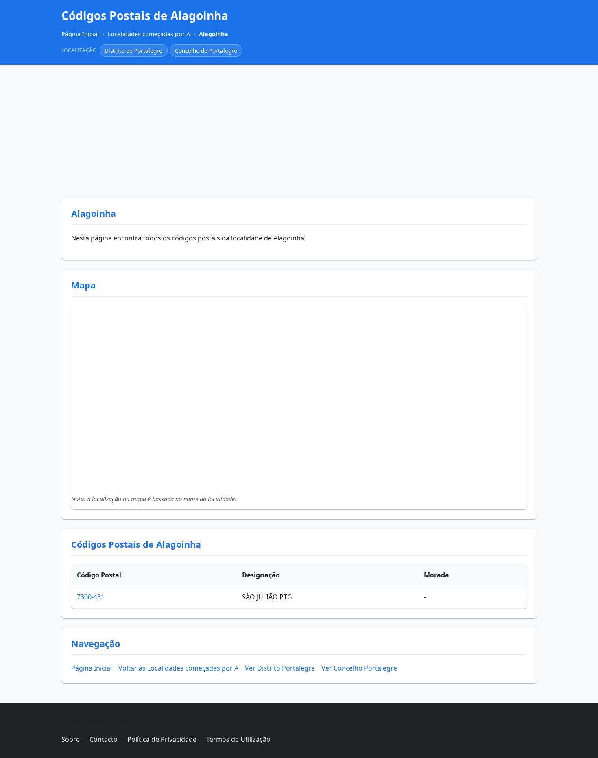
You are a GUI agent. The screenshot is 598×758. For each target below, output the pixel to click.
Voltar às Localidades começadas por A (178, 668)
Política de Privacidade (161, 739)
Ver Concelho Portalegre (359, 668)
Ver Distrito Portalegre (280, 668)
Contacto (103, 739)
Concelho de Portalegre (206, 51)
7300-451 (91, 596)
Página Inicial (91, 668)
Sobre (70, 739)
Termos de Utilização (238, 739)
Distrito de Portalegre (133, 51)
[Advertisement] (299, 131)
